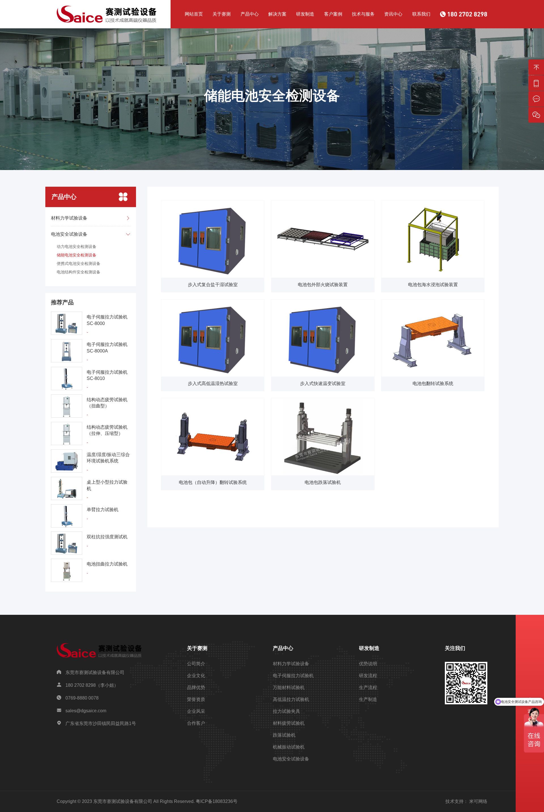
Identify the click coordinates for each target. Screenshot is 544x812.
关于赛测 (221, 14)
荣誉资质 (196, 699)
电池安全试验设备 (291, 758)
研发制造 (305, 14)
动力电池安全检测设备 (76, 246)
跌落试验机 (284, 735)
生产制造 (368, 699)
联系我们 (421, 14)
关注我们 (455, 648)
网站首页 (194, 14)
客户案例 (333, 14)
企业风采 (196, 711)
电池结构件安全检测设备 (78, 272)
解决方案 (277, 14)
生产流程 (368, 687)
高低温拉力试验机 (291, 699)
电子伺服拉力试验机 (293, 675)
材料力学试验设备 (291, 663)
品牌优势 (196, 687)
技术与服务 (363, 14)
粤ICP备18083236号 (216, 801)
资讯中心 (393, 14)
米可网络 (478, 801)
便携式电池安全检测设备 (78, 263)
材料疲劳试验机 (289, 723)
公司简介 (196, 663)
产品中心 (250, 14)
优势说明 (368, 663)
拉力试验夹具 (286, 711)
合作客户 (196, 723)
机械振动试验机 (289, 747)
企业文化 (196, 675)
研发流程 (368, 675)
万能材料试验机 (289, 687)
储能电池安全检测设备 (76, 255)
